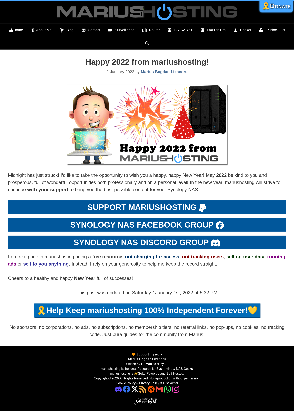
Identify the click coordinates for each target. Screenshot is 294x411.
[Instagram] (175, 389)
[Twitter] (134, 389)
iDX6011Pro (216, 30)
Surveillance (124, 30)
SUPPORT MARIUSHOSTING (141, 207)
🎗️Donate (276, 6)
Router (154, 30)
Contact (94, 30)
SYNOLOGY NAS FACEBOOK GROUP (142, 224)
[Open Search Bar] (147, 43)
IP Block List (275, 30)
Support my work (149, 354)
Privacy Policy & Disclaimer (158, 383)
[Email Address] (159, 389)
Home (18, 30)
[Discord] (118, 389)
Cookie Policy (126, 383)
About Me (44, 30)
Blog (70, 30)
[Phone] (151, 389)
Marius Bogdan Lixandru (147, 359)
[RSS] (142, 389)
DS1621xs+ (183, 30)
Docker (245, 30)
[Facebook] (126, 389)
